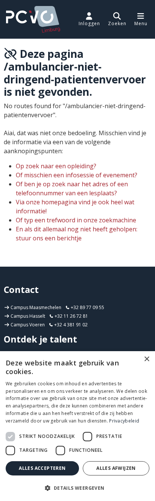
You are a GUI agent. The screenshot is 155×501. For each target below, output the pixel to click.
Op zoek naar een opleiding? (56, 166)
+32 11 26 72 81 (70, 316)
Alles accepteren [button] (42, 468)
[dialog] (77, 426)
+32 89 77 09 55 (87, 307)
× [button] (146, 359)
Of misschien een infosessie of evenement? (76, 175)
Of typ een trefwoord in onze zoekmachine (76, 220)
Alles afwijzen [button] (116, 468)
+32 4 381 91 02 (70, 324)
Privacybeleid (124, 421)
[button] (117, 19)
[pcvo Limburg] (33, 19)
